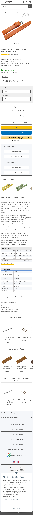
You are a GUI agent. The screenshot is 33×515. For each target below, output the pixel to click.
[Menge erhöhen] (30, 122)
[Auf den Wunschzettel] (28, 15)
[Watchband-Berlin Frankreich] (18, 462)
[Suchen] (30, 6)
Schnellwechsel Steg (16, 156)
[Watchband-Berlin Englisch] (14, 462)
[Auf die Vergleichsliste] (24, 15)
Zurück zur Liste (6, 13)
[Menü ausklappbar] (2, 1)
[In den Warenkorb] (16, 128)
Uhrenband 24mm (16, 444)
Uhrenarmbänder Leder (16, 424)
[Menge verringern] (3, 122)
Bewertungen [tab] (19, 197)
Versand (22, 110)
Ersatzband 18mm (16, 429)
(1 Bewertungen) (14, 55)
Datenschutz (14, 499)
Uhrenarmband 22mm (16, 439)
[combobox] (16, 91)
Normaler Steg (16, 151)
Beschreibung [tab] (6, 197)
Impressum (6, 499)
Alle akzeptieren (16, 504)
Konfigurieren (16, 508)
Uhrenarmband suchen (16, 449)
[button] (23, 2)
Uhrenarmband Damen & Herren (18, 63)
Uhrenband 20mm (16, 434)
